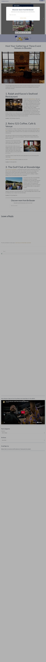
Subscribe (34, 14)
